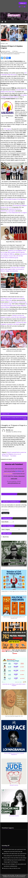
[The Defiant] (14, 16)
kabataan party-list (10, 53)
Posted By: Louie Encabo (5, 51)
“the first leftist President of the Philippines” (15, 199)
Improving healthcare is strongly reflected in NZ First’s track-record (14, 418)
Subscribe (5, 513)
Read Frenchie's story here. (14, 815)
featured (5, 53)
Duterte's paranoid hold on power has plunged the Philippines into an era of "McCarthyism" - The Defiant (14, 454)
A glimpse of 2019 (5, 413)
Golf (4, 849)
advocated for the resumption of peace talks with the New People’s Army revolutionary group (14, 255)
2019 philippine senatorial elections (8, 52)
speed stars (6, 853)
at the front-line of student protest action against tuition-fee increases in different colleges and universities (13, 269)
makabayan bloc (16, 53)
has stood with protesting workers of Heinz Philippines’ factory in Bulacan (14, 305)
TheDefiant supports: (8, 828)
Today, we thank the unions (14, 868)
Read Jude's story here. (14, 785)
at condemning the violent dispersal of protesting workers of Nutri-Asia (13, 298)
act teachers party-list (19, 52)
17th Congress (7, 129)
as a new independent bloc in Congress (17, 212)
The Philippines (3, 39)
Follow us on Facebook (9, 494)
